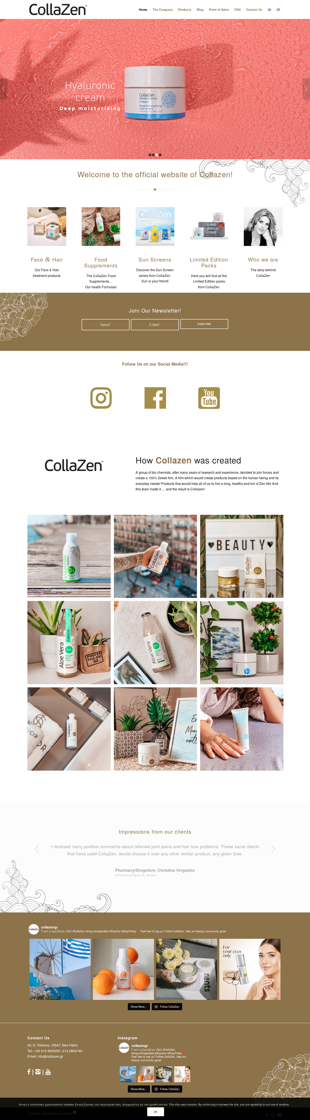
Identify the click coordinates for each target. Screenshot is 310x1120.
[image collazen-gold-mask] (243, 558)
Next (306, 88)
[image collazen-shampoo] (70, 730)
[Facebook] (28, 1071)
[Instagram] (37, 1071)
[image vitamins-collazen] (70, 558)
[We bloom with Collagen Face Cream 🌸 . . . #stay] (186, 969)
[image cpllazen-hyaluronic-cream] (243, 644)
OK (156, 1111)
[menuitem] (143, 9)
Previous (3, 88)
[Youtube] (48, 1071)
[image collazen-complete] (157, 558)
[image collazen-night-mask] (243, 730)
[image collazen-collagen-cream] (157, 730)
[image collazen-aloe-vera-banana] (70, 644)
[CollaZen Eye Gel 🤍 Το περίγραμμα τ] (249, 969)
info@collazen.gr (50, 1056)
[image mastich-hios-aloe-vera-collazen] (157, 644)
